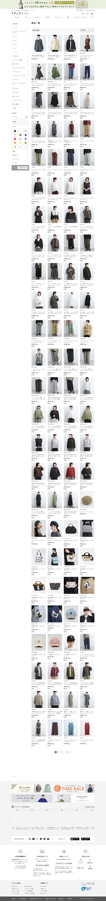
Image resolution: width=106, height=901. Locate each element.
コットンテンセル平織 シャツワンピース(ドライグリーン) (55, 512)
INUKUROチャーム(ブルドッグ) (38, 626)
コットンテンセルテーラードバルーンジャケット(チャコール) (87, 227)
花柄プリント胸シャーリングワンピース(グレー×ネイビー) (87, 712)
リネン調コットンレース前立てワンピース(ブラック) (87, 312)
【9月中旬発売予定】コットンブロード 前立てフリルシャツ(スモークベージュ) (55, 56)
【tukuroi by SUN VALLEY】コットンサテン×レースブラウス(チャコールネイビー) (55, 484)
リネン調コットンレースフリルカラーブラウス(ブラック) (87, 284)
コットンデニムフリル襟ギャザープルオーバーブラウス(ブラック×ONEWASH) (87, 683)
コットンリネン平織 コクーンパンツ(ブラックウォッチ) (71, 370)
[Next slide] (96, 821)
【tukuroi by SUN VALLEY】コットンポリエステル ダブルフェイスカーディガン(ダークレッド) (71, 484)
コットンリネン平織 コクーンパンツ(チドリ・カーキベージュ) (55, 370)
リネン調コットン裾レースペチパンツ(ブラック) (71, 255)
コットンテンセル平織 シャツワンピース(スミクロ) (38, 512)
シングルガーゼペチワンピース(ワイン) (87, 740)
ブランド (27, 17)
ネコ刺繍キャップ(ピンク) (54, 654)
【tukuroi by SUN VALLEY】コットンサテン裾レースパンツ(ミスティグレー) (54, 398)
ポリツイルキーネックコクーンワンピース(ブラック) (38, 141)
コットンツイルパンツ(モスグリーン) (38, 170)
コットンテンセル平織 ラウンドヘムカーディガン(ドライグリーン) (38, 427)
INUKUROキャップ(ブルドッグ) (71, 626)
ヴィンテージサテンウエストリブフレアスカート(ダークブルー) (38, 113)
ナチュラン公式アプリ (20, 867)
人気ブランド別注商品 (30, 893)
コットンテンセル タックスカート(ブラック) (38, 284)
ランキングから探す (29, 888)
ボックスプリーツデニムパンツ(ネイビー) (71, 170)
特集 (68, 17)
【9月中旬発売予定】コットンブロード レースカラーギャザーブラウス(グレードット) (38, 56)
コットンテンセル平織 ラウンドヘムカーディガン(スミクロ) (55, 427)
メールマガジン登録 (20, 866)
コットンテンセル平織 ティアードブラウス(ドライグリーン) (87, 427)
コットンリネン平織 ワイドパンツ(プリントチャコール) (38, 398)
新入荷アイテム (15, 886)
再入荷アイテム (15, 888)
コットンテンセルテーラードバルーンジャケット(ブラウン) (55, 255)
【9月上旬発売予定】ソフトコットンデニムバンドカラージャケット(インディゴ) (71, 56)
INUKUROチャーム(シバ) (54, 626)
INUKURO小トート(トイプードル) (38, 598)
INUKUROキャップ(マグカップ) (87, 626)
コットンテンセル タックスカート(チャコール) (55, 284)
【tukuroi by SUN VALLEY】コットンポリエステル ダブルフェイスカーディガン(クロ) (87, 484)
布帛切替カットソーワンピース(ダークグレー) (55, 141)
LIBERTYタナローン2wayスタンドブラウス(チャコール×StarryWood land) (38, 712)
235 (67, 752)
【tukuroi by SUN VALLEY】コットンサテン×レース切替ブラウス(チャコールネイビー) (71, 455)
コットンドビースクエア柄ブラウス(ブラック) (38, 198)
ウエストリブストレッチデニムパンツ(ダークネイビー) (87, 84)
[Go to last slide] (9, 821)
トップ (13, 776)
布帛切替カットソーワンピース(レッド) (71, 141)
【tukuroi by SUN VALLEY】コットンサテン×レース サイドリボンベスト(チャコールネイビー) (38, 455)
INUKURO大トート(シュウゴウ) (38, 569)
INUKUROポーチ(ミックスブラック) (54, 598)
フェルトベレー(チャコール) (38, 541)
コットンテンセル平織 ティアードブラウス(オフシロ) (71, 427)
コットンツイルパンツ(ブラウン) (55, 170)
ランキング (58, 17)
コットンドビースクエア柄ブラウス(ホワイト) (55, 198)
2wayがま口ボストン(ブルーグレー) (86, 541)
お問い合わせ (43, 893)
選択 (27, 117)
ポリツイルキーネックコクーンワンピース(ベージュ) (87, 113)
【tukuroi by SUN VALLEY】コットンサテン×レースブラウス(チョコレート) (38, 484)
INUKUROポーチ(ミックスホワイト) (71, 598)
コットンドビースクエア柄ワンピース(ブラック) (38, 227)
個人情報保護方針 (23, 898)
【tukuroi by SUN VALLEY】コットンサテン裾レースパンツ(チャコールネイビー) (71, 398)
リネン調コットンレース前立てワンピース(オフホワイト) (71, 312)
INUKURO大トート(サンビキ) (54, 569)
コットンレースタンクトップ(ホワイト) (71, 198)
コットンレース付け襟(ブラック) (71, 227)
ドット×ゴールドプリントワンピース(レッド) (86, 56)
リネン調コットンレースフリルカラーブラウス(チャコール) (71, 284)
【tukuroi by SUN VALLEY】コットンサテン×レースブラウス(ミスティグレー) (87, 455)
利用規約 (14, 898)
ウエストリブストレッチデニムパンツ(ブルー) (71, 84)
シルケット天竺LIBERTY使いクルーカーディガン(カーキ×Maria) (71, 683)
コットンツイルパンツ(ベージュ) (87, 141)
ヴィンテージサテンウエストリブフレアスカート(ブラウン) (71, 113)
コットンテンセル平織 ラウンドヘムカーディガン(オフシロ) (87, 398)
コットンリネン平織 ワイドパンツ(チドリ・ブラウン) (87, 370)
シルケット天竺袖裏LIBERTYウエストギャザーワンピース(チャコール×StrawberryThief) (38, 740)
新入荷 (37, 17)
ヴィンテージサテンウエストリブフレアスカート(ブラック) (55, 113)
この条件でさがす (22, 167)
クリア (14, 168)
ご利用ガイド (43, 888)
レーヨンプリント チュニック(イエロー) (87, 341)
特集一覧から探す (29, 886)
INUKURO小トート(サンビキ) (87, 569)
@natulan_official (89, 806)
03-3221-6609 (42, 865)
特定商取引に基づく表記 (35, 898)
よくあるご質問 (43, 891)
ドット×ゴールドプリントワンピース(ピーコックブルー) (55, 84)
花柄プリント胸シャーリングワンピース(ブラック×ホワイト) (71, 712)
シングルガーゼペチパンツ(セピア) (55, 740)
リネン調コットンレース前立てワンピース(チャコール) (55, 312)
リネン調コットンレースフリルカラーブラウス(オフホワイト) (38, 312)
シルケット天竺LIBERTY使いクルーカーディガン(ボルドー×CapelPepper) (55, 683)
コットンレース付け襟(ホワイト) (55, 227)
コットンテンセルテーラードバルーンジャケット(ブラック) (38, 255)
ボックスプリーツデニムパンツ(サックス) (87, 170)
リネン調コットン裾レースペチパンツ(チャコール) (87, 255)
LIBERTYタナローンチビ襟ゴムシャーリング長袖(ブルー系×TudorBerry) (55, 712)
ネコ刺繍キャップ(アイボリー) (38, 655)
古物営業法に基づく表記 (50, 898)
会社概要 (61, 898)
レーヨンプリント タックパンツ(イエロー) (55, 341)
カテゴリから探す (16, 891)
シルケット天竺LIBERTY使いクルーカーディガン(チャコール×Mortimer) (38, 683)
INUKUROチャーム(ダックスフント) (87, 598)
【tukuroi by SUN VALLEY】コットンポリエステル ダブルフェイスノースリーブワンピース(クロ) (71, 512)
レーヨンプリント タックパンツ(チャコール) (38, 341)
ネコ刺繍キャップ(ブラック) (70, 655)
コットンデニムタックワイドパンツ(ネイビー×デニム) (87, 655)
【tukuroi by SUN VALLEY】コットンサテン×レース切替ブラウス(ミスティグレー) (55, 455)
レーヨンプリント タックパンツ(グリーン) (71, 341)
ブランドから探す (16, 893)
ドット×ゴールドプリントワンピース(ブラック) (38, 84)
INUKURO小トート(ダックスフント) (71, 569)
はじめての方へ (43, 886)
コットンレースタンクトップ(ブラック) (87, 198)
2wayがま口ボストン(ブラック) (70, 541)
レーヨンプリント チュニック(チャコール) (38, 370)
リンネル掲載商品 (29, 891)
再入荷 (47, 17)
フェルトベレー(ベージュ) (86, 512)
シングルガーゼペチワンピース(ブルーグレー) (71, 740)
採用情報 (69, 898)
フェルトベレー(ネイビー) (54, 540)
